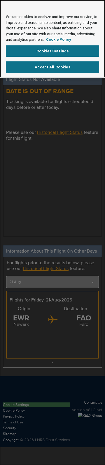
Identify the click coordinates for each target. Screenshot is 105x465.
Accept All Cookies (52, 67)
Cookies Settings (52, 51)
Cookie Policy (58, 39)
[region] (52, 39)
